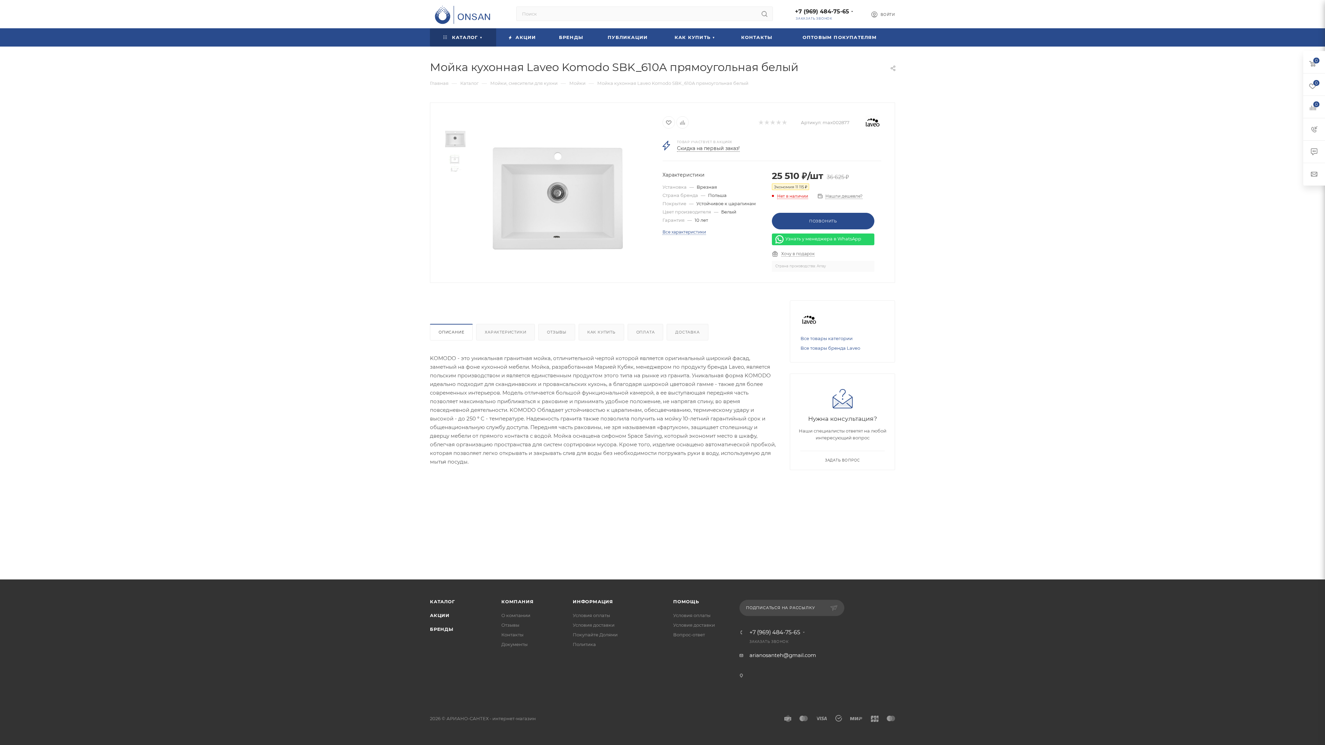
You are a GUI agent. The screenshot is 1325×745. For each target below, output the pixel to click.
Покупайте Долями (595, 634)
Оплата (645, 332)
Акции (440, 615)
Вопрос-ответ (689, 634)
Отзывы (557, 332)
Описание (451, 332)
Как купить (601, 332)
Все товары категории (827, 338)
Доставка (687, 332)
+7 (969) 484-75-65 (822, 11)
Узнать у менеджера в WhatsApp (823, 239)
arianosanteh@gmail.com (782, 655)
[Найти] (764, 14)
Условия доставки (594, 625)
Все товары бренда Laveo (830, 348)
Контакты (512, 634)
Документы (514, 644)
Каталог (442, 601)
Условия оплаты (591, 615)
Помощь (686, 601)
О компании (515, 615)
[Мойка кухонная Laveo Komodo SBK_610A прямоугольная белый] (558, 198)
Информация (593, 601)
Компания (517, 601)
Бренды (441, 629)
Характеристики (505, 332)
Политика (584, 644)
